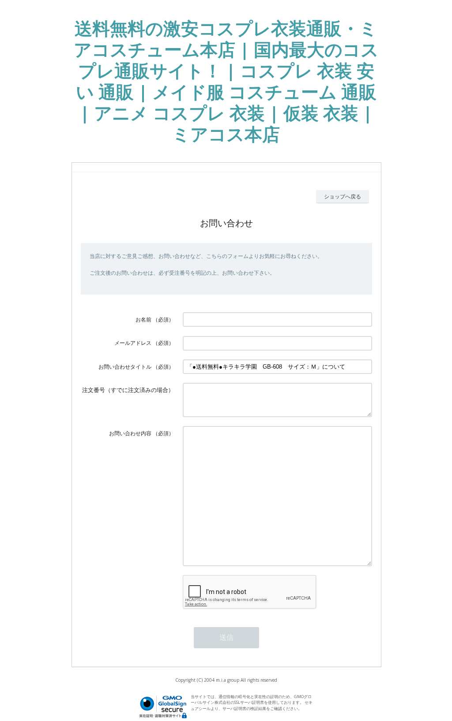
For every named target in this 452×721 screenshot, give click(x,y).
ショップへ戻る (342, 196)
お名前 (143, 319)
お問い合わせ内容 (130, 433)
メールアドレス (132, 343)
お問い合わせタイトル (124, 366)
